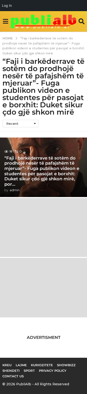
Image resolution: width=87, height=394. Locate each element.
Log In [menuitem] (7, 5)
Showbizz (66, 365)
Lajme (21, 365)
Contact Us (13, 376)
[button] (5, 21)
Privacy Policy (52, 370)
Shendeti (11, 370)
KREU (7, 365)
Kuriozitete (42, 365)
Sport (29, 370)
